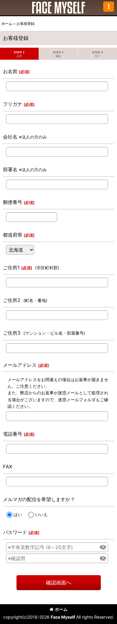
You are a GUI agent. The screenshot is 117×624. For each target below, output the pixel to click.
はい (18, 514)
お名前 (10, 71)
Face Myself (63, 617)
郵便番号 (12, 202)
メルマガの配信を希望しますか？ (39, 499)
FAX (7, 467)
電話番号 (12, 434)
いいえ (41, 514)
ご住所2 (11, 300)
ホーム (61, 609)
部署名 (10, 169)
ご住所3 (11, 333)
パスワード (15, 532)
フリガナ (12, 104)
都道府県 (12, 235)
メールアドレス (20, 365)
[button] (108, 6)
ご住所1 (11, 267)
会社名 (10, 137)
